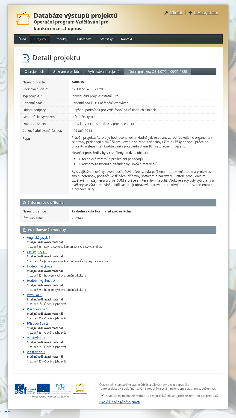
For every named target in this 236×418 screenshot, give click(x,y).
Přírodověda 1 (37, 309)
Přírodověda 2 (37, 323)
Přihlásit (176, 12)
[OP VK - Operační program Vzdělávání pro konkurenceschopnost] (51, 390)
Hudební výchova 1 (41, 266)
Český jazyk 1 (37, 252)
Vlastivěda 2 (36, 352)
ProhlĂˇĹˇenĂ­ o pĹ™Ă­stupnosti (119, 402)
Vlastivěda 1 (36, 338)
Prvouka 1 (34, 295)
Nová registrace (206, 12)
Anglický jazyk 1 (38, 237)
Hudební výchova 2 (41, 280)
